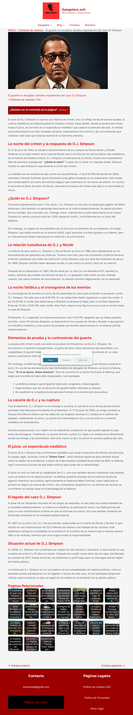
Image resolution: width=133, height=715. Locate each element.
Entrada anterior (19, 665)
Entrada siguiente (113, 665)
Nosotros (90, 25)
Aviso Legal (96, 708)
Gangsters (44, 25)
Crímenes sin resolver (30, 30)
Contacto (74, 25)
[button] (51, 25)
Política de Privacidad (97, 697)
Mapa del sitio (36, 702)
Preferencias (82, 360)
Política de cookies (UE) (97, 686)
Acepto (50, 360)
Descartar (66, 360)
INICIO (12, 30)
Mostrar (63, 110)
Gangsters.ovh (73, 10)
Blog (59, 25)
